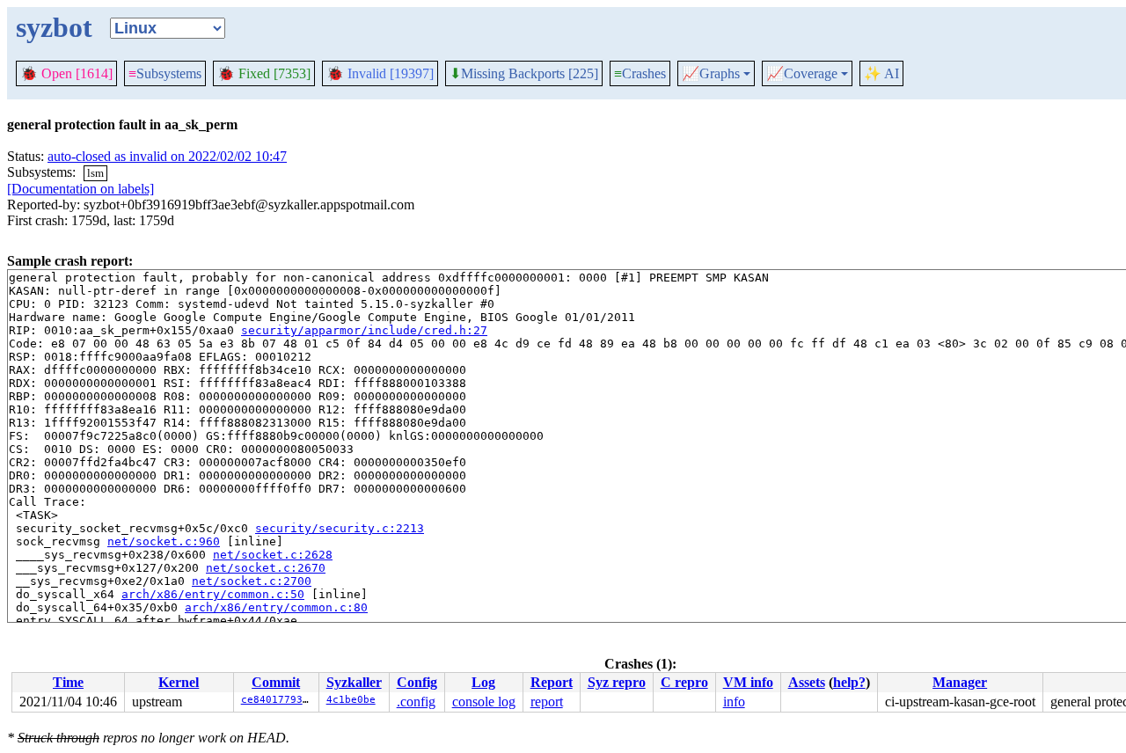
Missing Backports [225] (524, 74)
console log (483, 701)
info (734, 701)
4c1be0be (351, 699)
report (546, 701)
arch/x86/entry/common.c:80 (276, 607)
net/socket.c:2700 (251, 581)
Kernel (178, 682)
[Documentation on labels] (80, 188)
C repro (684, 682)
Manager (959, 682)
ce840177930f (278, 699)
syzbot (54, 27)
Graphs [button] (711, 74)
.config (416, 701)
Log (483, 682)
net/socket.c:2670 (265, 567)
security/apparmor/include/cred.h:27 (364, 330)
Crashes (640, 73)
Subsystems (164, 73)
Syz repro (617, 682)
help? (849, 682)
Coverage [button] (801, 74)
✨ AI (881, 73)
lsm (95, 172)
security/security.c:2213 (339, 528)
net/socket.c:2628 (273, 554)
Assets (806, 682)
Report (551, 682)
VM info (748, 682)
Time (68, 682)
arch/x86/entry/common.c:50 (212, 594)
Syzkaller (354, 682)
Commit (276, 682)
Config (417, 682)
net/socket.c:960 (163, 541)
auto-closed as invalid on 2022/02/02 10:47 (167, 156)
